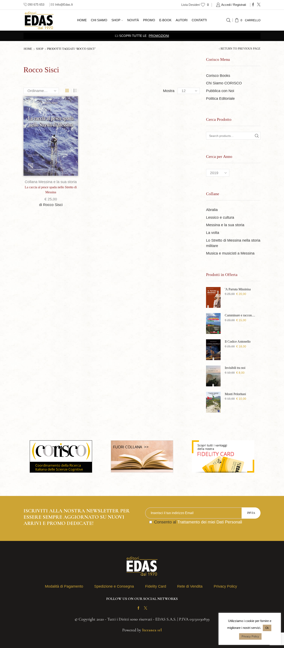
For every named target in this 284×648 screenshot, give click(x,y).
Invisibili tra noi (235, 368)
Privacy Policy (225, 586)
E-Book (165, 20)
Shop (115, 20)
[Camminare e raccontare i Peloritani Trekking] (213, 323)
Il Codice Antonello (238, 341)
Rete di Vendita (190, 586)
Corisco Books (218, 76)
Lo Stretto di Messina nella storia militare (233, 243)
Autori (182, 20)
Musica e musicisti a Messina (230, 253)
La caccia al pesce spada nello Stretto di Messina (51, 189)
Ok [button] (267, 627)
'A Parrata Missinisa (238, 289)
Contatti (199, 20)
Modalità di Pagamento (64, 586)
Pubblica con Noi (220, 91)
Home (82, 20)
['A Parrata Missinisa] (213, 297)
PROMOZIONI (159, 35)
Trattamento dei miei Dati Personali (209, 522)
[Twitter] (259, 5)
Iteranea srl (152, 630)
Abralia (212, 210)
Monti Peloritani (235, 394)
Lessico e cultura (220, 217)
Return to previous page (241, 48)
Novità (133, 20)
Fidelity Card (155, 586)
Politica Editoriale (220, 98)
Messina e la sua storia (225, 225)
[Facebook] (253, 5)
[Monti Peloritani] (213, 402)
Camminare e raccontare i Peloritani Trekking (240, 315)
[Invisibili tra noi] (213, 376)
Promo (149, 20)
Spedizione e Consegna (114, 586)
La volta (212, 233)
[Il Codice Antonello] (213, 349)
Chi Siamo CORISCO (224, 83)
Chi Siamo (99, 20)
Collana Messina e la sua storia (51, 182)
